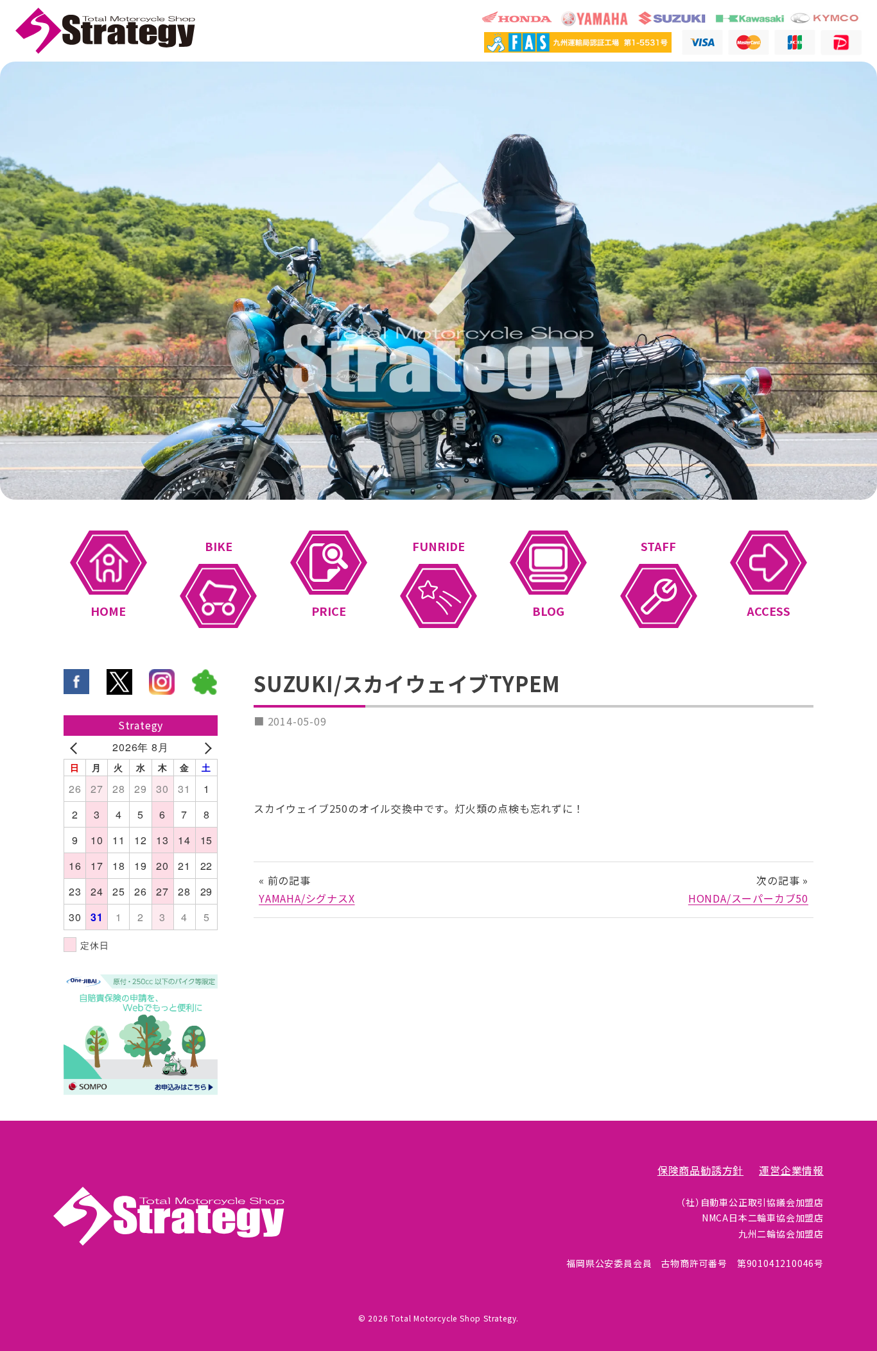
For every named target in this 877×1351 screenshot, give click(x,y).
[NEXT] (205, 747)
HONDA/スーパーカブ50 (748, 899)
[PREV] (76, 747)
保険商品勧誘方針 (700, 1171)
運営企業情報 (791, 1171)
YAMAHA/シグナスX (307, 899)
